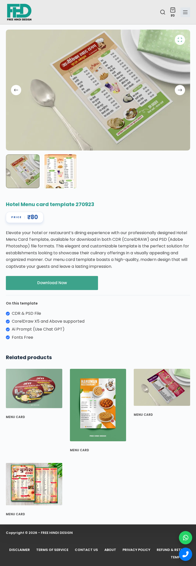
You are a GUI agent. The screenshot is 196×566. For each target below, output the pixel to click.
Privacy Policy (136, 550)
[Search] (162, 12)
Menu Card (15, 417)
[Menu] (185, 12)
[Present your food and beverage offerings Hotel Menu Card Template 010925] (98, 405)
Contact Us (86, 550)
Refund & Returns (173, 550)
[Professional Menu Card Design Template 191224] (34, 388)
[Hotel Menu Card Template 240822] (34, 484)
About (110, 550)
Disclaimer (19, 550)
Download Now (52, 282)
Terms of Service (52, 550)
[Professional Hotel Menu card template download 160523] (162, 387)
